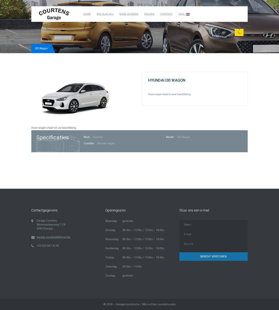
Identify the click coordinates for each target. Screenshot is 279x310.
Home (87, 14)
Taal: (182, 14)
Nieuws (149, 14)
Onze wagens (128, 14)
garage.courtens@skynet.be (53, 237)
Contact (166, 14)
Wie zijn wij (105, 14)
